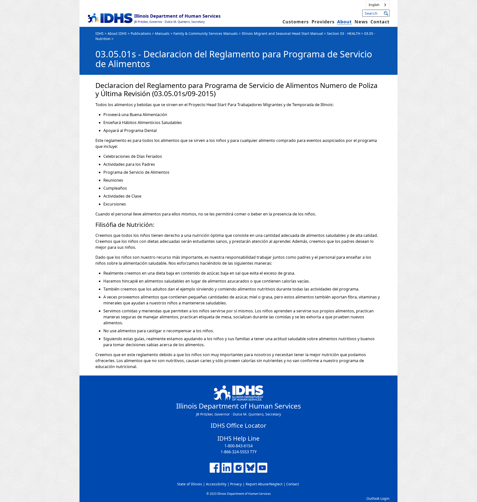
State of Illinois (189, 484)
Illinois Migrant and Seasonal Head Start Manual (282, 33)
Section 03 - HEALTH (343, 33)
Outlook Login (378, 498)
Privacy (236, 484)
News (361, 22)
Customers (295, 22)
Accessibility (216, 484)
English (374, 4)
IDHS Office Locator (238, 425)
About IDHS (117, 33)
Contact (380, 22)
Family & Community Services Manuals (205, 33)
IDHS (99, 33)
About (344, 22)
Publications (141, 33)
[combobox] (378, 5)
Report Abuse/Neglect (264, 484)
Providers (323, 22)
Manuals (162, 33)
